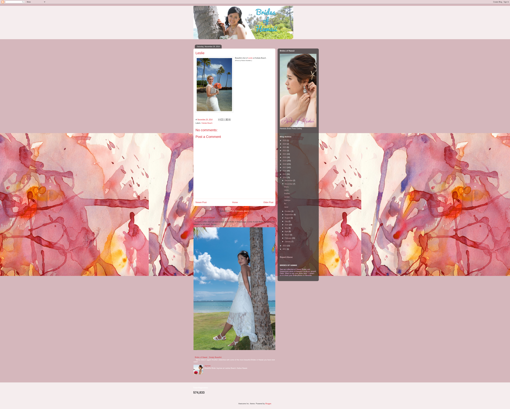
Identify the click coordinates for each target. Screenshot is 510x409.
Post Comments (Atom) (240, 211)
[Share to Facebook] (227, 119)
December (289, 180)
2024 (285, 144)
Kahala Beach (207, 123)
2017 (285, 167)
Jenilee (287, 197)
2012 (285, 249)
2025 (285, 140)
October (288, 211)
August (288, 218)
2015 (285, 174)
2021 (285, 154)
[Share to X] (224, 119)
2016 (285, 171)
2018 (285, 164)
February (288, 238)
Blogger (268, 404)
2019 (285, 161)
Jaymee (207, 366)
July (286, 221)
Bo (285, 204)
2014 (285, 178)
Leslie (250, 58)
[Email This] (219, 119)
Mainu (286, 187)
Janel (286, 207)
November (289, 184)
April (287, 231)
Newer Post (201, 202)
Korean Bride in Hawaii (204, 217)
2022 (285, 151)
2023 (285, 147)
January (288, 242)
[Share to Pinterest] (229, 119)
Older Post (268, 202)
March (287, 235)
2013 (285, 246)
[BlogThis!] (222, 119)
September (289, 215)
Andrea (287, 193)
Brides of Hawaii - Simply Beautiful (208, 357)
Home (235, 202)
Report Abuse (286, 257)
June (287, 225)
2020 (285, 157)
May (287, 228)
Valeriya (287, 200)
